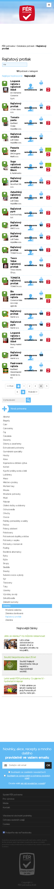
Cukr (5, 424)
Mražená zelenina (13, 610)
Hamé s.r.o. (14, 317)
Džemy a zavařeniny (12, 444)
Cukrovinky (8, 428)
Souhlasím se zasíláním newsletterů (28, 772)
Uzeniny (6, 590)
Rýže (5, 560)
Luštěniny (7, 475)
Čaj (4, 432)
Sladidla (6, 567)
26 (5, 163)
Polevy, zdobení (10, 529)
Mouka (6, 490)
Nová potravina (18, 409)
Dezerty (7, 440)
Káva (5, 459)
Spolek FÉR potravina (12, 795)
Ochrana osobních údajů (14, 820)
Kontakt (6, 807)
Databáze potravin (25, 46)
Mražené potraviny (11, 494)
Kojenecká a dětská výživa (15, 463)
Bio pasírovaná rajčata (16, 294)
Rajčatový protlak (13, 617)
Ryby (5, 556)
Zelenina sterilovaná (14, 613)
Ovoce (6, 517)
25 (5, 119)
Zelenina (6, 606)
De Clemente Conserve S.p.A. (15, 96)
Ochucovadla (9, 509)
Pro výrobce (8, 799)
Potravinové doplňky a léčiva (16, 536)
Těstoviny (7, 583)
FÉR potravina (8, 46)
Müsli (5, 498)
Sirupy (6, 563)
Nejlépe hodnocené (12, 76)
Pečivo (6, 525)
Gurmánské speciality (12, 452)
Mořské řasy (8, 486)
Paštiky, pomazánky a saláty (15, 521)
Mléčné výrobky (10, 482)
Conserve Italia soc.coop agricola (16, 303)
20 (4, 82)
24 (5, 105)
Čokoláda (7, 436)
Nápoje (6, 502)
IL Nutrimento (15, 173)
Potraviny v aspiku (11, 540)
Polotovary (8, 533)
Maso (5, 479)
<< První (10, 386)
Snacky (6, 571)
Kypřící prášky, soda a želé (15, 471)
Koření (6, 467)
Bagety (6, 421)
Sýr (4, 579)
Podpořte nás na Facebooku (18, 833)
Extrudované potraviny (13, 448)
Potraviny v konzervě (12, 544)
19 (5, 354)
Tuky (5, 587)
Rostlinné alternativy (12, 552)
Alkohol (6, 417)
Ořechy (6, 513)
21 (5, 293)
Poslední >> (32, 392)
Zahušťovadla (9, 598)
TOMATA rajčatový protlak (15, 281)
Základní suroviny (10, 602)
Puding (6, 548)
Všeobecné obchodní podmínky (17, 816)
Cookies (6, 824)
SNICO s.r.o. (15, 228)
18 (5, 135)
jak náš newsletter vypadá (33, 783)
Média (5, 803)
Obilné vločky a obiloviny (14, 506)
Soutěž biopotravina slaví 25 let (20, 657)
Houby (6, 455)
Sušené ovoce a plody (13, 575)
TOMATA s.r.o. (16, 253)
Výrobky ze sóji (10, 594)
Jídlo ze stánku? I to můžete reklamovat (24, 636)
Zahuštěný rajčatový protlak (16, 195)
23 (5, 279)
